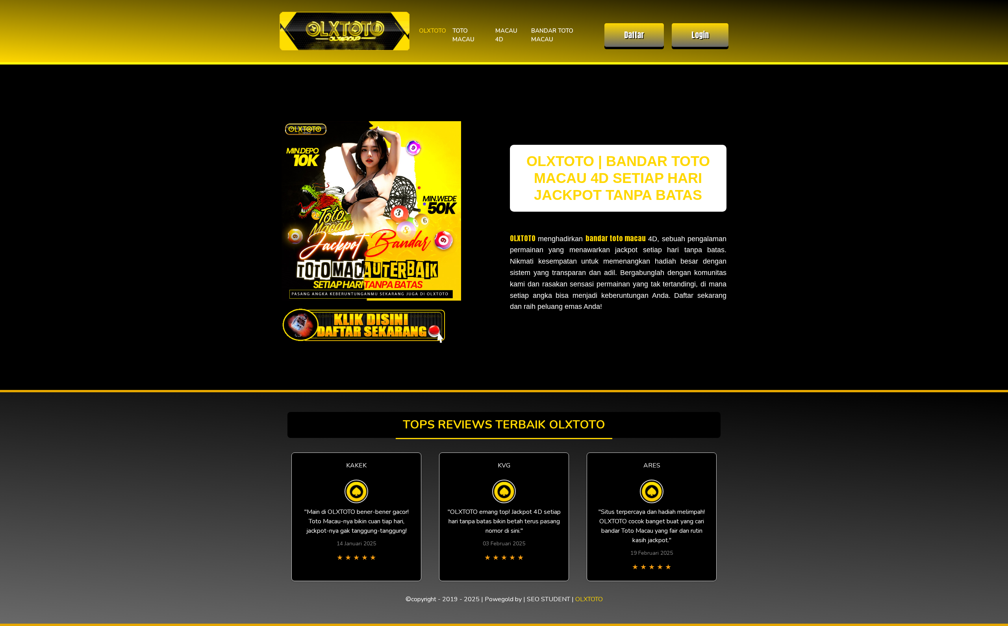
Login (700, 35)
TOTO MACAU (463, 35)
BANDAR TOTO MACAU (552, 35)
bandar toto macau (616, 238)
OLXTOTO (432, 31)
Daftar (634, 35)
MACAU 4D (506, 35)
